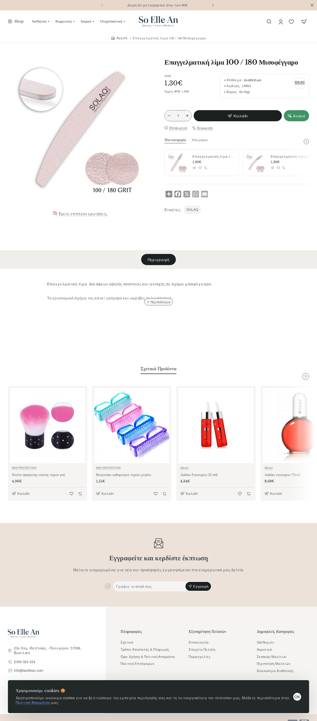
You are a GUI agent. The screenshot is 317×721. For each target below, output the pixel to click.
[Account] (281, 21)
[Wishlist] (292, 21)
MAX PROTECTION (24, 467)
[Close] (312, 5)
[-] (169, 115)
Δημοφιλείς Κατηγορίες (275, 631)
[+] (187, 115)
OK (297, 696)
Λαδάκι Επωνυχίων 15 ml (199, 475)
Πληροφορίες (131, 631)
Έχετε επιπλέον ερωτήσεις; (83, 213)
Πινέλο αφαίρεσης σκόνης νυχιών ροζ (38, 475)
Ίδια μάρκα (200, 140)
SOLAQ (192, 209)
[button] (213, 4)
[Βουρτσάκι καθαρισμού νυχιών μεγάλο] (131, 425)
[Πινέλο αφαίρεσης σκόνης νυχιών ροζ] (47, 425)
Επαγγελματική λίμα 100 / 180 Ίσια (213, 156)
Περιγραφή (158, 259)
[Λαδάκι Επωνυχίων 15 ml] (216, 425)
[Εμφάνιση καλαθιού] (304, 21)
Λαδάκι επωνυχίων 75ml (282, 475)
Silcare (184, 467)
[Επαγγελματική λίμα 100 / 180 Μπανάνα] (256, 162)
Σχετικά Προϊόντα (158, 369)
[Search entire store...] (269, 21)
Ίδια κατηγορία (175, 140)
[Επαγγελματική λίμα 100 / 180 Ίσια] (178, 162)
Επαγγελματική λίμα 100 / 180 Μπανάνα (292, 156)
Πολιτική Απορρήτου (33, 702)
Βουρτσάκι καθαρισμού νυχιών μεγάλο (123, 475)
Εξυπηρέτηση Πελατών (207, 631)
